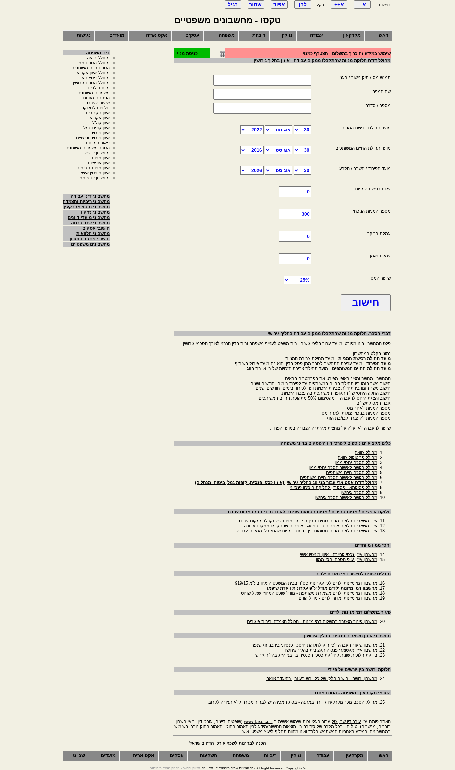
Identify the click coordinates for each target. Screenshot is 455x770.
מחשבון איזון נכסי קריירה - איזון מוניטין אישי (338, 554)
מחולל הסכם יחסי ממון (356, 462)
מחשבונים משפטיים (90, 244)
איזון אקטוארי (98, 117)
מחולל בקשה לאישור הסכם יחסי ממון (343, 467)
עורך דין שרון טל (346, 721)
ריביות (258, 35)
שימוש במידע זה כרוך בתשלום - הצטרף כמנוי (347, 53)
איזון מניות (101, 157)
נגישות (384, 4)
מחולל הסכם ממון (93, 62)
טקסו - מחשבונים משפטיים (227, 20)
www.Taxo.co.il (258, 721)
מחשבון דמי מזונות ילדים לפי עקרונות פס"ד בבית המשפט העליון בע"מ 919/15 (306, 583)
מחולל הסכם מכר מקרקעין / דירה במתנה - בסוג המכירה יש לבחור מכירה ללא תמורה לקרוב (292, 702)
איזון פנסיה (100, 132)
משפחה (227, 35)
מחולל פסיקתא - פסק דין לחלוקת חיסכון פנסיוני (333, 487)
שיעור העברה (97, 102)
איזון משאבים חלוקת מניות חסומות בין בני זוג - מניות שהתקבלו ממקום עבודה (307, 530)
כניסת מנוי (187, 53)
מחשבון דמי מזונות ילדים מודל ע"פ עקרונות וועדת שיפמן (322, 588)
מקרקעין (352, 35)
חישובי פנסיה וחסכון (90, 238)
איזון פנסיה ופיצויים (93, 137)
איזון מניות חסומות (93, 167)
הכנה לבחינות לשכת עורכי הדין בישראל (227, 743)
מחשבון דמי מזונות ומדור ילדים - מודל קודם (338, 598)
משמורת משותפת (93, 92)
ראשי (382, 35)
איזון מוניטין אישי (95, 172)
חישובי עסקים (96, 228)
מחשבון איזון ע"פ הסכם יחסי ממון (346, 559)
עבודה (316, 35)
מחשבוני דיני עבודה (90, 196)
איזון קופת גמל (96, 127)
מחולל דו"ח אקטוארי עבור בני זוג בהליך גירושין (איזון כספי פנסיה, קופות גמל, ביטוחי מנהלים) (286, 482)
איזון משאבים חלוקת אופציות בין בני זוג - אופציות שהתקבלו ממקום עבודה (310, 525)
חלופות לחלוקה (95, 107)
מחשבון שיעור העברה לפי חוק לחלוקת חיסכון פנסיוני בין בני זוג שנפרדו (312, 645)
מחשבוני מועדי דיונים (89, 217)
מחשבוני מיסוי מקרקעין (87, 206)
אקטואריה (156, 35)
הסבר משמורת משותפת (87, 147)
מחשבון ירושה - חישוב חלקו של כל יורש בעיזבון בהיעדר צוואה (321, 678)
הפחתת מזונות (96, 97)
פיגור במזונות (98, 142)
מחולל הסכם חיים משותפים (351, 472)
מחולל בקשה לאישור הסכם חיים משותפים (338, 477)
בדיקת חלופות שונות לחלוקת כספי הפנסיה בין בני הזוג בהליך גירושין (315, 655)
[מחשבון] (222, 55)
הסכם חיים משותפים (90, 67)
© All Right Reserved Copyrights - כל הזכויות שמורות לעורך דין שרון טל (253, 768)
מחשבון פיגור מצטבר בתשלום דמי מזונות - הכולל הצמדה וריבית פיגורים (312, 621)
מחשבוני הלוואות (93, 233)
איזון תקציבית (98, 112)
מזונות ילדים (99, 87)
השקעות (208, 755)
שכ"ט (79, 755)
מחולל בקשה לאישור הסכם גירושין (346, 497)
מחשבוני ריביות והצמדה (86, 201)
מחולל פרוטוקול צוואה (357, 457)
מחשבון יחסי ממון (93, 177)
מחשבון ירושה (97, 152)
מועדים (116, 35)
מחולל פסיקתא (96, 77)
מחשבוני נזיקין (95, 212)
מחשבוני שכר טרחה (90, 222)
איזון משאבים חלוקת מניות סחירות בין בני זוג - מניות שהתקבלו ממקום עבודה (307, 520)
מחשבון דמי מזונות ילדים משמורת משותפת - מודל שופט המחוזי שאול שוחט (309, 593)
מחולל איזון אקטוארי (91, 72)
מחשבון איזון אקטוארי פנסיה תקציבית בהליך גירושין (331, 650)
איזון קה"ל (101, 122)
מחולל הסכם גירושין (359, 492)
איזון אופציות (99, 162)
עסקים (192, 35)
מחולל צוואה (366, 452)
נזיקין (287, 35)
